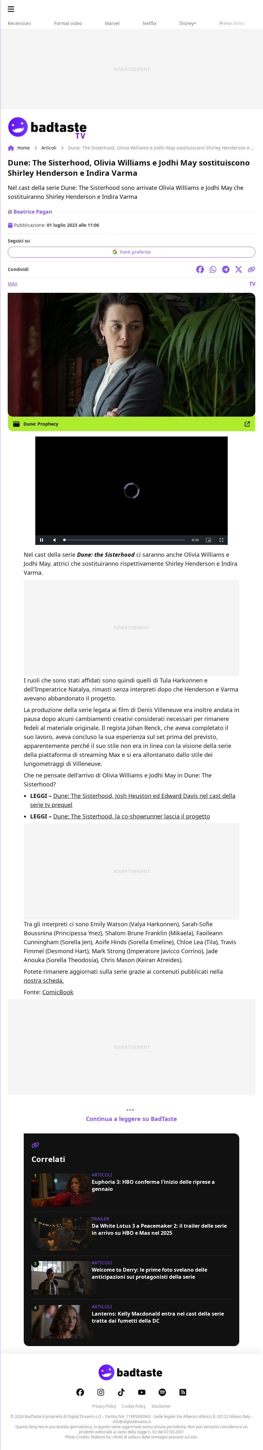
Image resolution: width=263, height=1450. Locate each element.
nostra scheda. (44, 980)
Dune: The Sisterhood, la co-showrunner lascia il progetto (131, 816)
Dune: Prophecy (40, 424)
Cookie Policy (134, 1406)
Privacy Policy (104, 1406)
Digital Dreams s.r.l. (84, 1416)
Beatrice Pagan (32, 211)
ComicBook (57, 992)
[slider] (124, 539)
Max (12, 284)
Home (23, 148)
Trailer (100, 1219)
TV (252, 283)
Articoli (48, 148)
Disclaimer (161, 1406)
